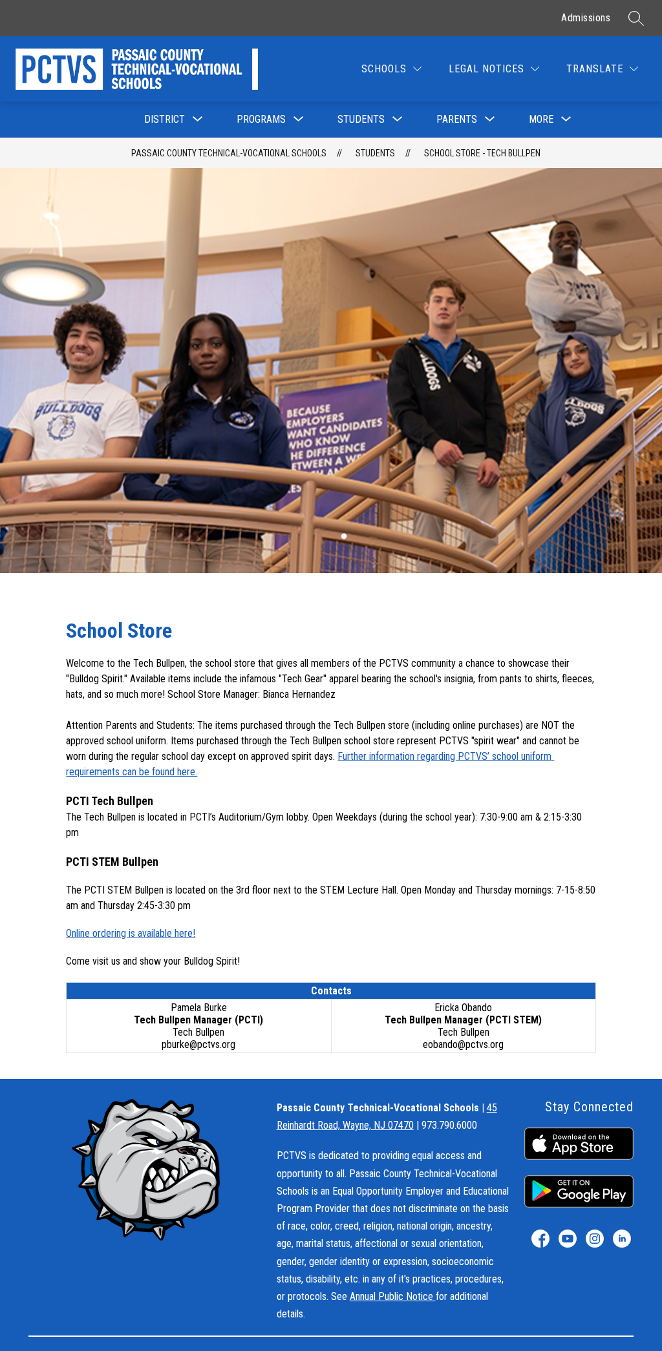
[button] (344, 536)
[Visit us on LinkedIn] (622, 1238)
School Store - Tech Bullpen (482, 153)
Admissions (585, 18)
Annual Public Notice (393, 1296)
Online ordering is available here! (130, 933)
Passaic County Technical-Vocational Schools (228, 153)
